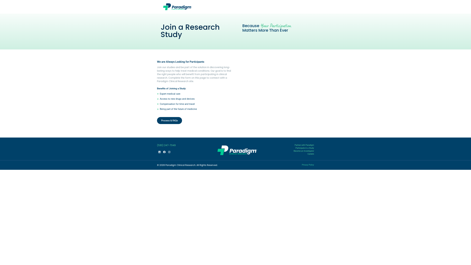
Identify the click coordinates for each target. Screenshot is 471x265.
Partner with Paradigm (304, 145)
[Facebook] (164, 152)
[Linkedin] (159, 152)
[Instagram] (169, 152)
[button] (255, 6)
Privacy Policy (308, 165)
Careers (310, 154)
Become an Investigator (304, 151)
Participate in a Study (304, 148)
